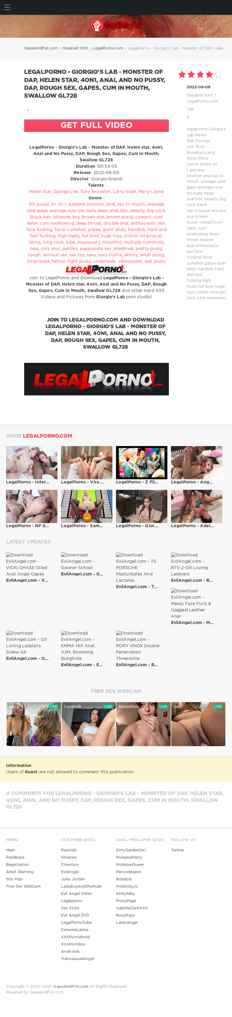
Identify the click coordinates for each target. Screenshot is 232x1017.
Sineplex (69, 857)
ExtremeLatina (74, 930)
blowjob (203, 211)
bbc (199, 199)
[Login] (224, 7)
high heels (68, 236)
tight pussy (79, 261)
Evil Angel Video (76, 893)
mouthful (112, 242)
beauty (211, 199)
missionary (217, 298)
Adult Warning (20, 872)
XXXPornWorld (75, 937)
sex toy (77, 255)
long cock (53, 242)
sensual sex (55, 255)
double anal (116, 223)
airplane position (86, 204)
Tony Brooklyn (95, 192)
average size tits (67, 211)
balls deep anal (102, 211)
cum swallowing (57, 223)
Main (10, 850)
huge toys (111, 236)
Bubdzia (123, 879)
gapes (211, 263)
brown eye (93, 217)
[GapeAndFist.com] (116, 26)
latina (35, 242)
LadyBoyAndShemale (81, 886)
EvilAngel (70, 872)
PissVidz (68, 850)
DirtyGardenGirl (131, 850)
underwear (104, 261)
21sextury (70, 865)
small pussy (152, 255)
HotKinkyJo (127, 886)
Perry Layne (151, 192)
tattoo (58, 261)
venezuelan (130, 261)
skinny (131, 255)
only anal (50, 249)
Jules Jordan (73, 879)
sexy (91, 255)
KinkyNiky (125, 893)
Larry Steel (124, 192)
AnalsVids (70, 951)
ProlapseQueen (130, 865)
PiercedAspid (128, 872)
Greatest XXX (200, 95)
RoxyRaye (125, 915)
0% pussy (39, 204)
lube (201, 298)
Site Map (14, 879)
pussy (205, 164)
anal (207, 176)
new (34, 249)
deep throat (89, 223)
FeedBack (15, 857)
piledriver (124, 249)
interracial (219, 292)
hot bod (206, 286)
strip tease (38, 261)
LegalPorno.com (202, 101)
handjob (206, 269)
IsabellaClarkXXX (132, 908)
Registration (17, 865)
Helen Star (40, 192)
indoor (202, 292)
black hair (40, 217)
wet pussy (155, 261)
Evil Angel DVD (75, 915)
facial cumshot (70, 230)
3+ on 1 (58, 204)
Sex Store (70, 908)
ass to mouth (131, 204)
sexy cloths (110, 255)
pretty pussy (149, 249)
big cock (156, 211)
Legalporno (71, 901)
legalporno (197, 129)
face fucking (39, 230)
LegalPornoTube (76, 922)
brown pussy (119, 217)
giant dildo (114, 230)
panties (70, 249)
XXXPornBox (73, 944)
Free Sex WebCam (23, 886)
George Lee (65, 192)
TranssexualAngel (77, 959)
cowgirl (206, 222)
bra (215, 211)
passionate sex (95, 249)
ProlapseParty (129, 857)
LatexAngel (126, 922)
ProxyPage (126, 901)
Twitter (177, 850)
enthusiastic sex (148, 223)
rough (34, 255)
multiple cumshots (143, 242)
